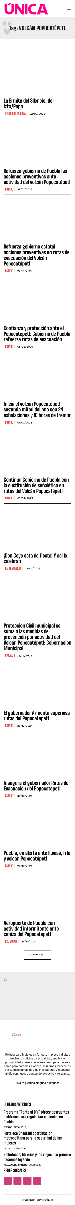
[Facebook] (8, 1181)
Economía (11, 941)
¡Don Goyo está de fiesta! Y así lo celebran (35, 558)
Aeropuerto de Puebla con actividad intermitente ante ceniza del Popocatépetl (31, 928)
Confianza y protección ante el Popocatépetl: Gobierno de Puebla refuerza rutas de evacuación (37, 333)
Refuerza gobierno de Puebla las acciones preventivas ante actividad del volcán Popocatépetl (37, 176)
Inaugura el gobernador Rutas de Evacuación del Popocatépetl (36, 786)
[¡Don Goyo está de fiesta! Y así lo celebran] (37, 528)
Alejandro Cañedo (15, 1164)
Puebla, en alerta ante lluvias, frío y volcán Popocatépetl (37, 856)
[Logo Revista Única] (26, 8)
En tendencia (13, 568)
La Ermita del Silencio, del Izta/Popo (29, 103)
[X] (27, 1181)
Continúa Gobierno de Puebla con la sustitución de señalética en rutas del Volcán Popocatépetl (36, 485)
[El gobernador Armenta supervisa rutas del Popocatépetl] (37, 685)
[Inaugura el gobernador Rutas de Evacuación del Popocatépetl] (37, 756)
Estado (9, 189)
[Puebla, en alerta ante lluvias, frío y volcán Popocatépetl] (37, 826)
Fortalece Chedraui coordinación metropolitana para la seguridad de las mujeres (33, 1138)
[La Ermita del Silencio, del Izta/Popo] (37, 73)
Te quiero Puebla (15, 113)
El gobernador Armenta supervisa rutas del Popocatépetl (37, 716)
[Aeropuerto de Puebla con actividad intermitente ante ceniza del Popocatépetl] (37, 896)
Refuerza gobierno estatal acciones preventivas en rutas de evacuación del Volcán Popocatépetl (37, 254)
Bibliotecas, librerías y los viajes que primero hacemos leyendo (37, 1157)
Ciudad (9, 655)
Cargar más (36, 954)
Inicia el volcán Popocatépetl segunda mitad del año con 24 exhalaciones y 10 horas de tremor (37, 409)
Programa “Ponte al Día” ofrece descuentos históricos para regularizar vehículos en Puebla (36, 1117)
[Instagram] (17, 1181)
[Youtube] (37, 1181)
